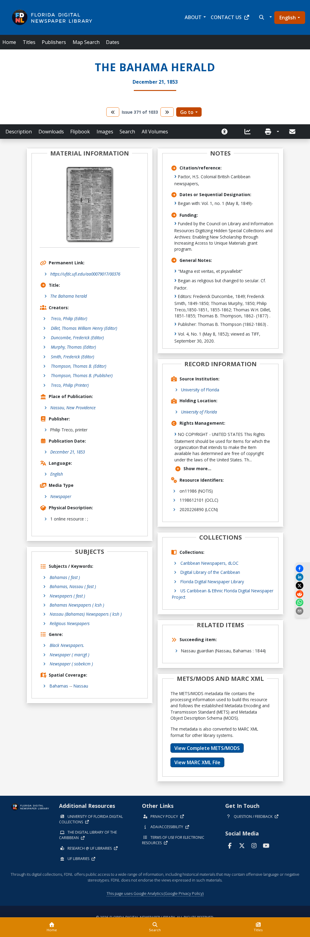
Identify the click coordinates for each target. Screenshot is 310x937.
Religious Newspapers (70, 623)
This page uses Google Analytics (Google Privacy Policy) (155, 893)
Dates (112, 42)
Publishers (54, 42)
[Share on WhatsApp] (302, 602)
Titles (29, 42)
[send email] (302, 611)
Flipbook (80, 131)
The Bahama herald (68, 296)
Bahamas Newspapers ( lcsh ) (77, 605)
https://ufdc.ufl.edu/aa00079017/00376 (85, 274)
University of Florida (200, 390)
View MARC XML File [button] (197, 762)
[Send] (292, 131)
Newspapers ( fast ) (67, 596)
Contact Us (226, 17)
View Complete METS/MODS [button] (207, 748)
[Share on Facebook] (302, 568)
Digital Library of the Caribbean (210, 572)
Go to (186, 112)
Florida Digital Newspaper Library (212, 581)
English (287, 17)
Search (127, 131)
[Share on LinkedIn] (302, 577)
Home (9, 42)
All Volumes (155, 131)
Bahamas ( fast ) (65, 577)
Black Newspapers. (67, 645)
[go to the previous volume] (113, 112)
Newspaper (60, 496)
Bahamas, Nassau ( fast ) (73, 586)
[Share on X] (302, 585)
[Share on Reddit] (302, 594)
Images (105, 131)
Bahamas (59, 686)
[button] (264, 17)
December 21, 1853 (67, 452)
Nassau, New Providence (73, 407)
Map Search (86, 42)
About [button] (193, 17)
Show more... (197, 468)
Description (18, 131)
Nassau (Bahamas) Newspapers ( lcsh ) (86, 614)
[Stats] (249, 131)
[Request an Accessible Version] (226, 131)
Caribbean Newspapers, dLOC (209, 563)
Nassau (81, 686)
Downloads (51, 131)
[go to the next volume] (167, 112)
